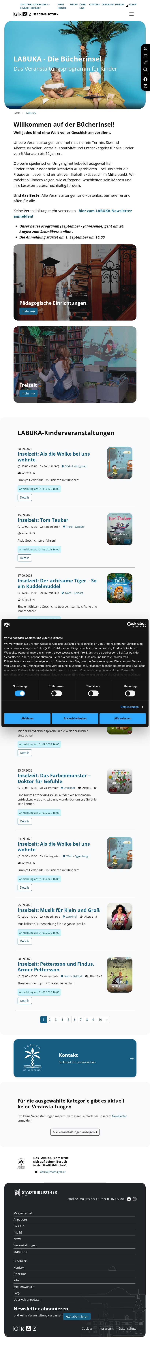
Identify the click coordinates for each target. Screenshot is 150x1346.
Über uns (82, 6)
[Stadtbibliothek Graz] (36, 14)
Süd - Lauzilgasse (75, 466)
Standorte (20, 1252)
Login (132, 4)
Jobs (16, 1280)
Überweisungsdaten (27, 1300)
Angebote (20, 1220)
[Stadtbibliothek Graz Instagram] (145, 85)
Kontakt (94, 4)
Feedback (20, 1261)
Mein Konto (62, 6)
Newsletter (119, 1116)
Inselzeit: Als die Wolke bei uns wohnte (54, 456)
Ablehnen (27, 718)
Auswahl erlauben (75, 718)
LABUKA (19, 1226)
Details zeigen (130, 706)
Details (24, 497)
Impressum (106, 1329)
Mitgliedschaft (23, 1213)
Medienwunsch (24, 1287)
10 (100, 1020)
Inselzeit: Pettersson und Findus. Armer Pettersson (56, 967)
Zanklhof (69, 788)
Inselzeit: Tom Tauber (43, 520)
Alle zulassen (122, 718)
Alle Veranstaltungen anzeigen (74, 1132)
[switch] (56, 693)
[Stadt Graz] (25, 1328)
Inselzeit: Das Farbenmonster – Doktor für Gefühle (54, 778)
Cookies (87, 1329)
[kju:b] (18, 1232)
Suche (74, 4)
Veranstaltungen (113, 4)
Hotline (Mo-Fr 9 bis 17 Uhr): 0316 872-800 (96, 1199)
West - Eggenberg (77, 856)
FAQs (17, 1293)
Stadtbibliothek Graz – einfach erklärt (35, 6)
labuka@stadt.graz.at (52, 1172)
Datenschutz (127, 1329)
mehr (26, 311)
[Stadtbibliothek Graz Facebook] (145, 79)
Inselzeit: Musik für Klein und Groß (59, 910)
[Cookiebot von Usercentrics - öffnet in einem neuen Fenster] (130, 624)
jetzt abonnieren (76, 1316)
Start (17, 112)
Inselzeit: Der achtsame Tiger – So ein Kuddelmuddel (57, 583)
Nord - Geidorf (75, 526)
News (17, 1239)
